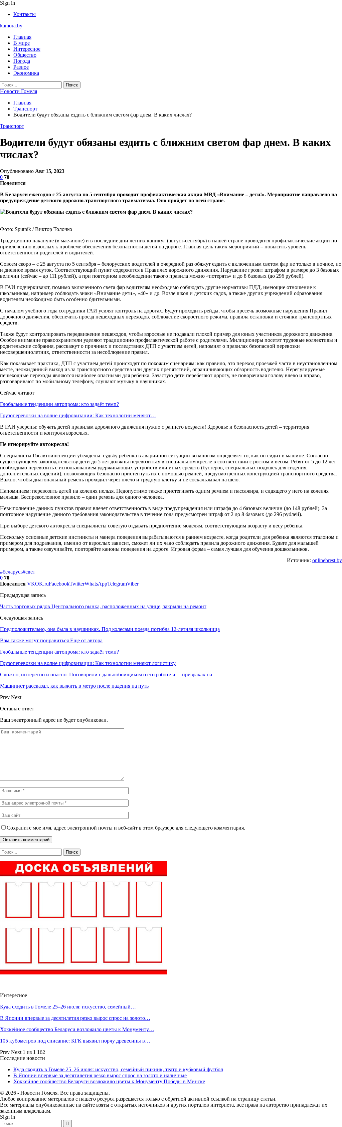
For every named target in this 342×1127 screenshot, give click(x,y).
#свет (29, 572)
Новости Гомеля (18, 91)
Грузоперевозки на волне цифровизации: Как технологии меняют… (78, 415)
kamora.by (11, 25)
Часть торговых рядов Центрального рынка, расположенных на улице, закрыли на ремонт (103, 606)
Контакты (24, 14)
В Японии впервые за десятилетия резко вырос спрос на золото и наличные (100, 1075)
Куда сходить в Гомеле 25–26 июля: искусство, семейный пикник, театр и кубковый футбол (118, 1069)
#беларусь (11, 572)
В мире (21, 43)
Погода (21, 61)
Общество (24, 55)
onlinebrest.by (327, 560)
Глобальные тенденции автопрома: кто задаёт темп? (59, 404)
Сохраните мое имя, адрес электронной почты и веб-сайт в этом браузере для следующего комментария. (126, 828)
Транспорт (12, 126)
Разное (21, 67)
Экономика (26, 73)
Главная (22, 37)
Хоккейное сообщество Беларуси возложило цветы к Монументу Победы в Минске (109, 1081)
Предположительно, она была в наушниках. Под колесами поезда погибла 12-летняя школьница (110, 629)
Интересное (26, 49)
